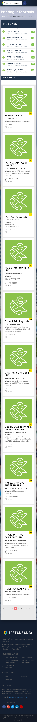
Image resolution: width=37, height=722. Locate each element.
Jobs (7, 676)
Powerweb (18, 720)
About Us (8, 679)
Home (4, 16)
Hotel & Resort (26, 658)
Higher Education (11, 660)
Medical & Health (11, 658)
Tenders (24, 676)
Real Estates (26, 663)
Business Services (27, 660)
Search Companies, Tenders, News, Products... (13, 3)
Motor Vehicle (10, 663)
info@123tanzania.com (18, 697)
